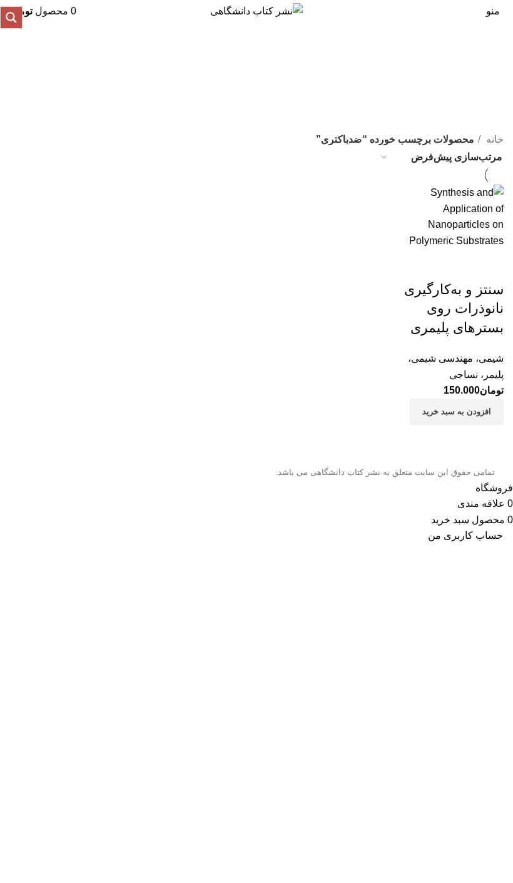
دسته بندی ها (474, 124)
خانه (494, 139)
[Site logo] (256, 10)
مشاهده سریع (454, 264)
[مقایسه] (488, 264)
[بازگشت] (488, 63)
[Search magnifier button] (11, 17)
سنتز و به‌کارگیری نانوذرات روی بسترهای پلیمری (454, 309)
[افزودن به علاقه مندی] (420, 264)
